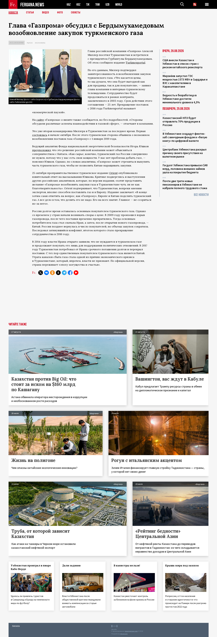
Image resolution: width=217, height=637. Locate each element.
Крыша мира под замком (182, 565)
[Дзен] (58, 272)
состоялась (39, 135)
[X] (40, 272)
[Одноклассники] (52, 272)
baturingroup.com (131, 631)
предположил (41, 150)
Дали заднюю (71, 565)
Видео (45, 12)
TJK (87, 4)
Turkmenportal (135, 62)
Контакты (16, 626)
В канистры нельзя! (127, 565)
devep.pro (124, 634)
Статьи (30, 12)
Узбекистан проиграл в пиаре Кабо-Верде (31, 567)
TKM (97, 4)
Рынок (30, 43)
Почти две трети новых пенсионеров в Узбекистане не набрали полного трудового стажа (185, 184)
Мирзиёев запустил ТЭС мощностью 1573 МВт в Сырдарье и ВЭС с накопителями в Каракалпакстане (185, 81)
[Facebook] (70, 272)
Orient (113, 173)
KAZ (69, 4)
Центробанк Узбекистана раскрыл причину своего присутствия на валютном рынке (185, 153)
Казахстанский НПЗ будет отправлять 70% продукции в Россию (181, 121)
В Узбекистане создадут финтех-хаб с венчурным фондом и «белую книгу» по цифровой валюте (185, 137)
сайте (40, 119)
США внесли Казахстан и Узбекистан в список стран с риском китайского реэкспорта (182, 63)
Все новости (201, 195)
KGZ (78, 4)
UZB (107, 4)
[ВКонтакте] (46, 272)
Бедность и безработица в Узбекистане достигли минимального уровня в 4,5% (181, 98)
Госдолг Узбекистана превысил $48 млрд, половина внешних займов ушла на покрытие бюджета (185, 168)
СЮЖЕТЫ (75, 12)
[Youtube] (76, 272)
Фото (60, 12)
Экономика (40, 43)
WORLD (118, 4)
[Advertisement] (108, 300)
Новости (13, 12)
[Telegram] (64, 272)
